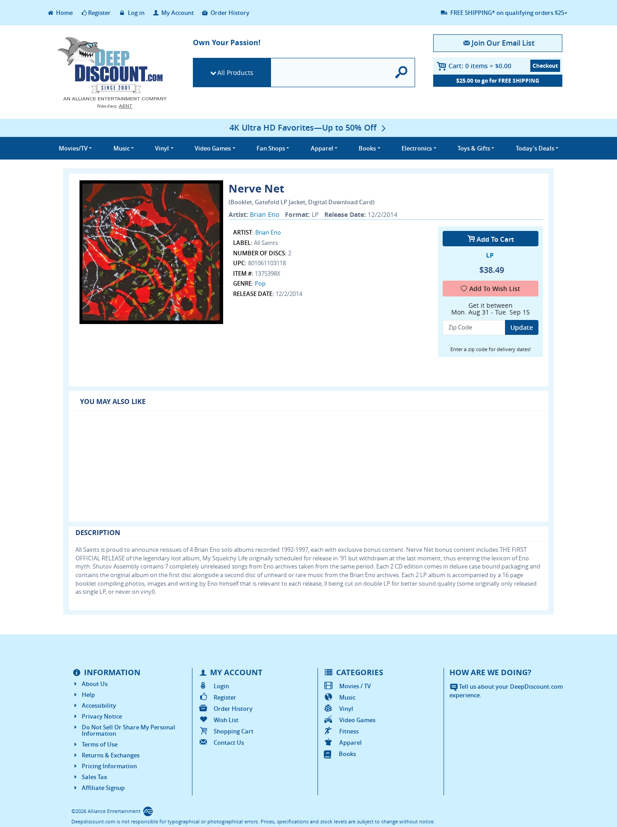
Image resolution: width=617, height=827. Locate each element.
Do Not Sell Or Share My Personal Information (128, 730)
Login (221, 686)
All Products (235, 72)
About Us (95, 684)
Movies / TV (355, 686)
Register (99, 13)
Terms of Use (99, 744)
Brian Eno (264, 214)
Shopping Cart (233, 731)
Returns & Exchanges (111, 755)
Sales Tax (94, 777)
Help (88, 694)
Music (347, 697)
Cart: (480, 65)
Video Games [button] (213, 148)
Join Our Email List (503, 43)
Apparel (350, 742)
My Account (177, 13)
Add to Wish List (494, 288)
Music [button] (121, 148)
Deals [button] (535, 148)
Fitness (349, 731)
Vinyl (346, 709)
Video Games (357, 720)
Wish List (226, 720)
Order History (229, 13)
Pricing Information (109, 766)
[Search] (401, 72)
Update (521, 327)
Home (64, 13)
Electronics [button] (417, 148)
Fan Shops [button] (271, 148)
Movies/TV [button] (73, 148)
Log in (135, 13)
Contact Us (229, 742)
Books (347, 754)
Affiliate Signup (103, 788)
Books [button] (367, 148)
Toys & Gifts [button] (474, 148)
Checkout (545, 66)
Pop (260, 283)
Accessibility (99, 705)
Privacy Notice (102, 716)
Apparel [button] (322, 148)
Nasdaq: (114, 106)
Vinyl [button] (162, 148)
